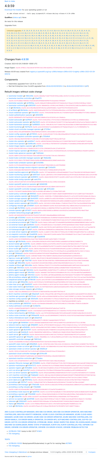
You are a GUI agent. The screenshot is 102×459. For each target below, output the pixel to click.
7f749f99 (30, 201)
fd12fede (31, 313)
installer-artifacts (15, 265)
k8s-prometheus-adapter (18, 277)
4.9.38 (10, 46)
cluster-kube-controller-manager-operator (24, 158)
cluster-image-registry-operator (21, 146)
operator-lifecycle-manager (19, 363)
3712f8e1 (47, 129)
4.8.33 (72, 33)
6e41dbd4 (30, 287)
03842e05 (23, 401)
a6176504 (33, 134)
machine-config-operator (18, 299)
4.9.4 (23, 46)
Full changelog (14, 434)
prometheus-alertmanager (18, 385)
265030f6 (39, 115)
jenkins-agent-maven (17, 272)
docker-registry (14, 246)
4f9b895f (34, 325)
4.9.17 (37, 41)
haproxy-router (14, 258)
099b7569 (29, 251)
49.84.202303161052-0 (55, 86)
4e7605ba (30, 103)
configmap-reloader (16, 206)
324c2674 (34, 203)
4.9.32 (51, 43)
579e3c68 (35, 385)
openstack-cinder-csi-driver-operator (23, 349)
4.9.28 (23, 43)
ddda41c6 (38, 318)
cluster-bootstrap (15, 127)
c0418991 (30, 206)
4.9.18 (44, 41)
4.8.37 (17, 36)
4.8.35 (85, 33)
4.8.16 (39, 31)
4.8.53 (44, 38)
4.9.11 (10, 41)
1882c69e (29, 96)
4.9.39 (17, 46)
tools (10, 406)
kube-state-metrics (16, 287)
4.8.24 (10, 33)
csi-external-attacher (17, 220)
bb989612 (34, 177)
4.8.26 (23, 33)
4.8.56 (65, 38)
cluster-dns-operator (16, 141)
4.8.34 (78, 33)
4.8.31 (58, 33)
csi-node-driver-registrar (18, 232)
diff (87, 86)
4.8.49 (17, 38)
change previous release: (39, 452)
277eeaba (38, 358)
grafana (11, 256)
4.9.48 (84, 46)
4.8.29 (44, 33)
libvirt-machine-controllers (19, 294)
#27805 (69, 443)
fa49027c (26, 258)
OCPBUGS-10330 (15, 443)
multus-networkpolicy (17, 313)
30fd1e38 (34, 299)
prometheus (13, 382)
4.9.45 (64, 46)
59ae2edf (35, 294)
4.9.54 (43, 48)
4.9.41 (36, 46)
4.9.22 (65, 41)
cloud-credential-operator (18, 113)
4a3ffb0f (28, 120)
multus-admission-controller (19, 306)
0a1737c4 (31, 220)
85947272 (32, 365)
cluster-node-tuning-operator (20, 179)
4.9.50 (16, 48)
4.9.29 (30, 43)
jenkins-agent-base (16, 270)
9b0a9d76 (35, 196)
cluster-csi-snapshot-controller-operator (24, 136)
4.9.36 (78, 43)
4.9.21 (58, 41)
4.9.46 (71, 46)
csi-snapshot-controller (17, 234)
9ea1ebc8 (24, 332)
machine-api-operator (17, 296)
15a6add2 (34, 375)
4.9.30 (37, 43)
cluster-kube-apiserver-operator (21, 153)
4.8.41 (44, 36)
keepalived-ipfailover (17, 280)
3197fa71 (24, 382)
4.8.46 (78, 36)
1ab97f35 (35, 392)
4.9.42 (43, 46)
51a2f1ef (25, 249)
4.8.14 (25, 31)
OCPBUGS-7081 (15, 431)
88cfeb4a (17, 108)
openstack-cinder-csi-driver (19, 346)
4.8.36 (10, 36)
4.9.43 (50, 46)
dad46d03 (30, 225)
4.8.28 (37, 33)
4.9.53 (36, 48)
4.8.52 (37, 38)
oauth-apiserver (15, 330)
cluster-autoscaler (15, 120)
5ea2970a (34, 373)
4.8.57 (72, 38)
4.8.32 (65, 33)
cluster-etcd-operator (17, 144)
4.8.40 (37, 36)
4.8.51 (30, 38)
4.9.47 (77, 46)
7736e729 (33, 222)
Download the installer (13, 10)
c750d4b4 (46, 136)
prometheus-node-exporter (19, 392)
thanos (11, 404)
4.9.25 (85, 41)
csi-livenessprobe (15, 229)
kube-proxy (13, 282)
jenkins (11, 268)
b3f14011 (28, 210)
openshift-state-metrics (17, 344)
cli (9, 108)
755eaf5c (30, 337)
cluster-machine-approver (18, 172)
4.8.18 (53, 31)
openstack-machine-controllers (20, 358)
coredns (12, 218)
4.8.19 (59, 31)
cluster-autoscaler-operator (19, 122)
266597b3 (27, 303)
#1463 (39, 431)
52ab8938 (34, 227)
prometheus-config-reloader (19, 387)
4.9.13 (23, 41)
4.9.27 (17, 43)
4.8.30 (51, 33)
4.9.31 (44, 43)
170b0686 (37, 387)
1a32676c (26, 244)
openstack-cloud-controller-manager (22, 354)
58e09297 (28, 284)
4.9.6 (77, 48)
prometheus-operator (17, 394)
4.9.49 (91, 46)
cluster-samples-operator (18, 196)
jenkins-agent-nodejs (17, 275)
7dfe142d (20, 268)
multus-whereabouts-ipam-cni (20, 318)
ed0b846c (26, 327)
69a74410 (36, 122)
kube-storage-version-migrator (20, 289)
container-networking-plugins (20, 213)
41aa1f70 (38, 98)
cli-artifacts (13, 110)
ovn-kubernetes (15, 377)
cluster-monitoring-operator (19, 175)
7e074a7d (28, 127)
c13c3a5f (28, 229)
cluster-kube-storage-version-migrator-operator (27, 167)
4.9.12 (17, 41)
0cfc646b (40, 163)
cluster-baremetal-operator (19, 124)
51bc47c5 (35, 113)
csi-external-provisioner (18, 222)
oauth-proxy (13, 332)
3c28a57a (36, 306)
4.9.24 (78, 41)
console (12, 208)
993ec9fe (34, 172)
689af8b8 (33, 344)
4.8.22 (80, 31)
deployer (12, 241)
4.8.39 (30, 36)
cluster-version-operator (18, 203)
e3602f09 (32, 105)
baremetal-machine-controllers (20, 98)
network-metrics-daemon (18, 325)
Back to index (10, 1)
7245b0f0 (51, 167)
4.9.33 (58, 43)
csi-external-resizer (16, 225)
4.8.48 (10, 38)
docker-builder (14, 244)
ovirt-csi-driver (14, 370)
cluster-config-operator (17, 134)
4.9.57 (64, 48)
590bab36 (35, 315)
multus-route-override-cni (18, 315)
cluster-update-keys (16, 201)
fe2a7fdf (26, 370)
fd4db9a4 (24, 322)
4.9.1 (83, 38)
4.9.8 (88, 48)
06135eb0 (21, 256)
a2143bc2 (39, 289)
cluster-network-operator (18, 177)
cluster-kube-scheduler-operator (21, 163)
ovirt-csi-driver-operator (18, 373)
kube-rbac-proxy (15, 284)
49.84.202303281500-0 (75, 86)
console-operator (15, 210)
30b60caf (43, 349)
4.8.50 (23, 38)
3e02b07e (34, 232)
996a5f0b (20, 404)
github (30, 456)
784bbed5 (19, 253)
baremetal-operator (16, 103)
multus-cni (13, 311)
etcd (10, 253)
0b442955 (34, 198)
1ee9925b (25, 334)
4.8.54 (51, 38)
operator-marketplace (17, 365)
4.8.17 (46, 31)
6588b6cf (23, 311)
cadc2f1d (37, 179)
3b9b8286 (43, 184)
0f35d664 (36, 363)
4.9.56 (57, 48)
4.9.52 (29, 48)
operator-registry (15, 368)
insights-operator (15, 260)
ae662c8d (27, 246)
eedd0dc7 (31, 141)
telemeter (12, 401)
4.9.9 (9, 50)
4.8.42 (51, 36)
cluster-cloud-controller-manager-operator (25, 129)
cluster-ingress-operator (18, 151)
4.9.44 (57, 46)
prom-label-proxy (15, 380)
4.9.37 (85, 43)
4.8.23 (87, 31)
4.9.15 (30, 41)
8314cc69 (36, 346)
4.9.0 (78, 38)
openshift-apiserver (16, 337)
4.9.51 (23, 48)
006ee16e (24, 282)
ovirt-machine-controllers (18, 375)
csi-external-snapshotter (18, 227)
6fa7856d (21, 208)
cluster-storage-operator (18, 198)
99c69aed (34, 151)
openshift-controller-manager (20, 339)
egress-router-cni (15, 251)
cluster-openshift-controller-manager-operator (26, 189)
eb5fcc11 (37, 213)
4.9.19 (51, 41)
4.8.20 (66, 31)
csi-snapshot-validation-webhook (21, 237)
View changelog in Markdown (16, 452)
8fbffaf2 (33, 194)
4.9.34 (65, 43)
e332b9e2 (22, 218)
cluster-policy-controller (18, 194)
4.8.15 (32, 31)
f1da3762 (27, 377)
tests (7, 439)
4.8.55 (58, 38)
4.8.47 (85, 36)
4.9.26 (10, 43)
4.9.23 (72, 41)
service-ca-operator (16, 399)
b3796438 (31, 280)
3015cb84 (50, 189)
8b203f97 (27, 330)
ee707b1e (39, 146)
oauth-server (13, 334)
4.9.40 (29, 46)
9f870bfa (28, 380)
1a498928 (36, 124)
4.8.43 (58, 36)
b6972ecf (36, 175)
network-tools (14, 327)
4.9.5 (9, 48)
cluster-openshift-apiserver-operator (22, 184)
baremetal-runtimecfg (17, 105)
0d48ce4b (32, 144)
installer (12, 263)
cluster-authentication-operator (20, 115)
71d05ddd (39, 153)
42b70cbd (32, 296)
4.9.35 (72, 43)
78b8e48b (47, 158)
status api (17, 17)
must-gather (13, 322)
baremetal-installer (16, 96)
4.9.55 (50, 48)
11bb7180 (28, 260)
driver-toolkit (14, 249)
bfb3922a (34, 277)
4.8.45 (72, 36)
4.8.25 (17, 33)
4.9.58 (71, 48)
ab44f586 (30, 399)
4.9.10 (90, 38)
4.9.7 (82, 48)
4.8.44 (65, 36)
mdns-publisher (14, 303)
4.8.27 (30, 33)
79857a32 (37, 339)
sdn (10, 396)
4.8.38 (23, 36)
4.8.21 (73, 31)
